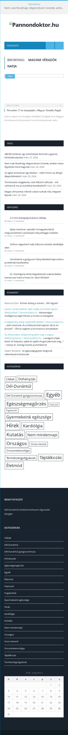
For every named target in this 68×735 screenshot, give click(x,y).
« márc (7, 719)
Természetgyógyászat (21, 458)
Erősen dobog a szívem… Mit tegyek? (39, 303)
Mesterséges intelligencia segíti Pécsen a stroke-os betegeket (29, 314)
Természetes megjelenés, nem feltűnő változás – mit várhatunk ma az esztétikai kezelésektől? (31, 184)
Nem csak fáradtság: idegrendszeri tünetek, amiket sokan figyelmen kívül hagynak (34, 8)
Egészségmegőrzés (26, 404)
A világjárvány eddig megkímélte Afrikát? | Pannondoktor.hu (34, 321)
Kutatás (14, 434)
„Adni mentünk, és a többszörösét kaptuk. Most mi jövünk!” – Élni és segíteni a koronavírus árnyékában (31, 327)
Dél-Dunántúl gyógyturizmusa (24, 395)
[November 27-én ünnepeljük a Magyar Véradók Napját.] (34, 89)
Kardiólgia (33, 426)
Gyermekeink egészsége (28, 417)
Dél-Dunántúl (18, 386)
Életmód (14, 465)
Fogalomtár (11, 410)
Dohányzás (27, 379)
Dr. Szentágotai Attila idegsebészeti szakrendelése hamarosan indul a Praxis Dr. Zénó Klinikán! (33, 275)
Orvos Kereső (38, 444)
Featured (54, 405)
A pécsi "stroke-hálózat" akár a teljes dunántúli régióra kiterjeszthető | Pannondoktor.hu (31, 310)
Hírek (10, 76)
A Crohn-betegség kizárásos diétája (28, 217)
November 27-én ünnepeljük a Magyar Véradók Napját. (34, 110)
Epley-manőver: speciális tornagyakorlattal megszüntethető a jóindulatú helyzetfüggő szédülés (31, 231)
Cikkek (10, 379)
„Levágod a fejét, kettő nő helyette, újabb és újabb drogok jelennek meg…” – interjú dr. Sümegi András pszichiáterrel (34, 341)
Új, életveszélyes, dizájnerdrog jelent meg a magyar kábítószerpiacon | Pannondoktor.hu (29, 336)
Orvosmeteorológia (18, 450)
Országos (16, 443)
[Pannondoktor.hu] (34, 24)
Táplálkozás (51, 457)
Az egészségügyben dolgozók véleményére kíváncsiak (28, 352)
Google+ (8, 513)
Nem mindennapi (42, 434)
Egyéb (53, 394)
